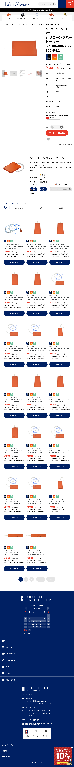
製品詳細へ (34, 189)
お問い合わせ (44, 189)
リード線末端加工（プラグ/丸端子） (57, 115)
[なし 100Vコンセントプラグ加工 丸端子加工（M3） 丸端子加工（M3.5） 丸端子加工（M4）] (53, 121)
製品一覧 (8, 24)
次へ (40, 579)
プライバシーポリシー (9, 745)
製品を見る (14, 262)
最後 (50, 579)
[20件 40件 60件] (45, 208)
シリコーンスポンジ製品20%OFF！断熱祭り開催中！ (37, 10)
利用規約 (5, 751)
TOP (3, 24)
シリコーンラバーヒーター (24, 24)
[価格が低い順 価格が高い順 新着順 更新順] (62, 208)
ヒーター (14, 24)
